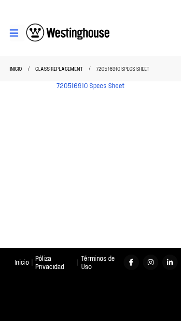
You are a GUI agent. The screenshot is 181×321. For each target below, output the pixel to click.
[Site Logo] (68, 33)
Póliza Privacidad (49, 262)
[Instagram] (150, 262)
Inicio (21, 262)
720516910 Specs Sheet (90, 85)
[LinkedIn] (170, 262)
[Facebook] (131, 262)
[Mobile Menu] (17, 33)
